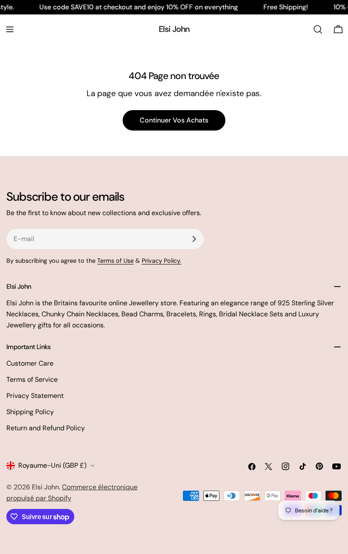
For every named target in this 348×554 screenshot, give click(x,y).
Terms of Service (32, 379)
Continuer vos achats (174, 120)
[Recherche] (317, 29)
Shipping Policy (30, 411)
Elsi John (174, 29)
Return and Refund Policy (45, 427)
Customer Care (29, 363)
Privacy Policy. (161, 260)
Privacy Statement (35, 395)
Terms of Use (115, 260)
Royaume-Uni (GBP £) (52, 465)
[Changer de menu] (9, 29)
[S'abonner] (194, 239)
